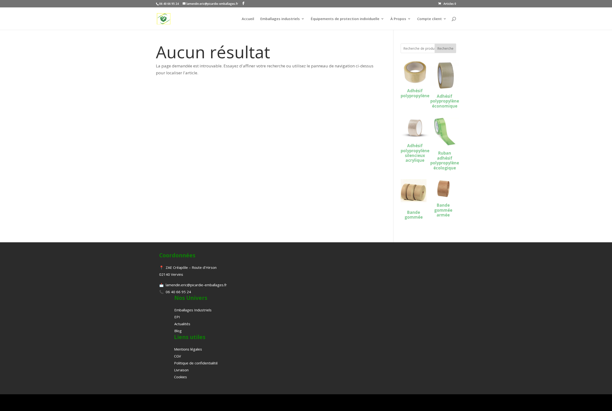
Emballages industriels (280, 19)
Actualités (182, 323)
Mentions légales (188, 349)
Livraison (181, 370)
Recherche (445, 48)
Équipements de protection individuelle (345, 19)
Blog (178, 330)
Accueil (248, 19)
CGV (177, 356)
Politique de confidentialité (196, 363)
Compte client (429, 19)
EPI (177, 316)
